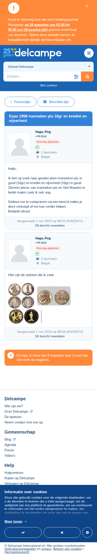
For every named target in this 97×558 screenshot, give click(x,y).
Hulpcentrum (14, 473)
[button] (76, 76)
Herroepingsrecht (17, 552)
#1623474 (74, 331)
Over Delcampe (17, 411)
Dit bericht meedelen (50, 225)
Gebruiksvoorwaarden (20, 549)
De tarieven (13, 417)
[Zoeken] (87, 76)
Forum (9, 450)
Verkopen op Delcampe (22, 483)
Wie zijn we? (14, 406)
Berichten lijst (59, 102)
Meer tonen (13, 521)
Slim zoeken (48, 85)
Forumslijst (22, 102)
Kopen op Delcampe (20, 478)
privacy (46, 549)
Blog (8, 439)
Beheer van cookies (67, 549)
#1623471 (74, 221)
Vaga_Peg (43, 132)
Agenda (10, 445)
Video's (10, 455)
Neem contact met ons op (24, 422)
